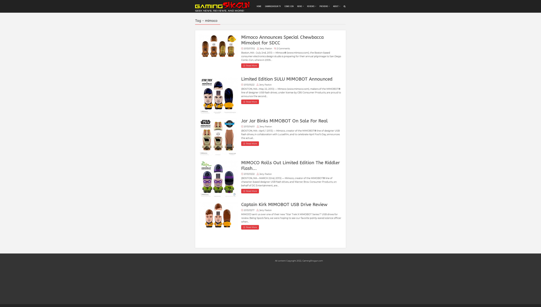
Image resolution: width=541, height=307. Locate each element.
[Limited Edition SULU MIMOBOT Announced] (218, 95)
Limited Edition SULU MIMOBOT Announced (286, 79)
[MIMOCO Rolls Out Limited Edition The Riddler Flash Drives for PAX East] (218, 179)
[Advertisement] (230, 279)
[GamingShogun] (223, 6)
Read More (251, 65)
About (336, 6)
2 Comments (283, 48)
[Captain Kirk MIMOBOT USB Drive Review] (218, 216)
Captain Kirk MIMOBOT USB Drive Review (284, 204)
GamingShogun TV (273, 6)
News (299, 6)
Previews (324, 6)
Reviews (310, 6)
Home (259, 6)
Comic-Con (289, 6)
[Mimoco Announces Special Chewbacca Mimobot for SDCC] (218, 47)
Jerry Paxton (266, 48)
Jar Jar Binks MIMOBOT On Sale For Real (284, 121)
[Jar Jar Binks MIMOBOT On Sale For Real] (217, 137)
